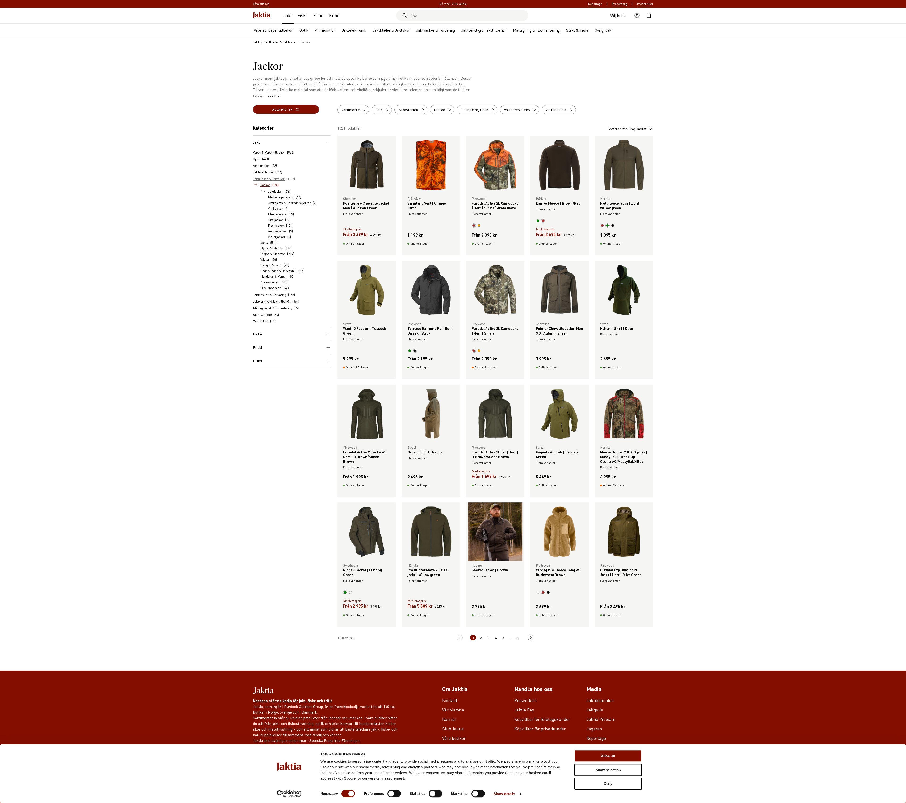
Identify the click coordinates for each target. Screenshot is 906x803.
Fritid (318, 15)
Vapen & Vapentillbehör (273, 30)
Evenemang (619, 4)
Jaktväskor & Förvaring (435, 30)
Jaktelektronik (354, 30)
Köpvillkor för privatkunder (540, 728)
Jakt (288, 15)
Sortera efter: (627, 128)
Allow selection (608, 770)
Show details (504, 794)
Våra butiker (454, 738)
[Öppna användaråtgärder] (637, 15)
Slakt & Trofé (577, 30)
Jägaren (594, 728)
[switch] (394, 793)
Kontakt (449, 700)
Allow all (608, 756)
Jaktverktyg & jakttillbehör (483, 30)
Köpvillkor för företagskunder (542, 719)
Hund (334, 15)
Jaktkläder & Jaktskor (391, 30)
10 (517, 638)
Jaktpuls (595, 709)
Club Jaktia (453, 728)
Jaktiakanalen (600, 700)
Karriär (449, 719)
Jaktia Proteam (601, 719)
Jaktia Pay (524, 709)
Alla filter (282, 109)
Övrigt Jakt (604, 30)
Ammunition (325, 30)
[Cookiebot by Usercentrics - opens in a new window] (289, 793)
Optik (303, 30)
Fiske (303, 15)
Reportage (595, 4)
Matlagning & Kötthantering (536, 30)
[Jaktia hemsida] (261, 15)
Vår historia (453, 709)
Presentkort (645, 4)
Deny (608, 784)
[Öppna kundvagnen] (649, 16)
